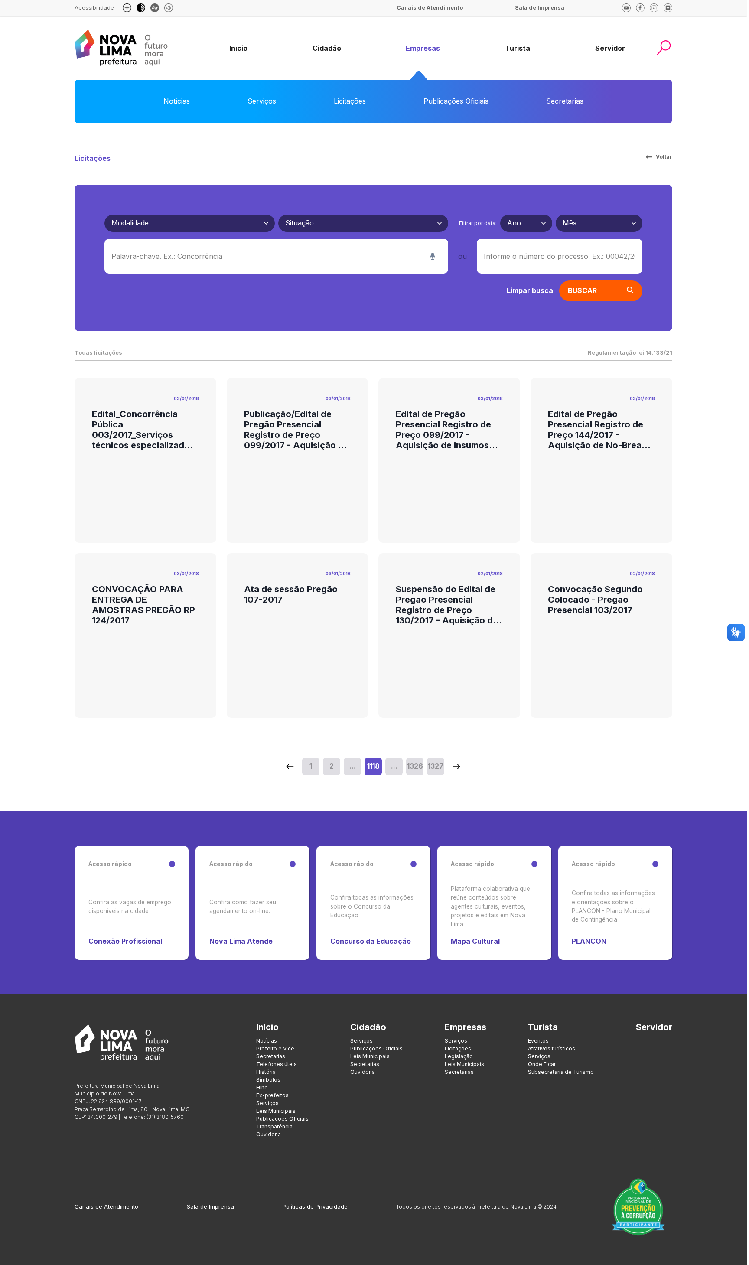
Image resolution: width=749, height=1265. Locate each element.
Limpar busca (530, 290)
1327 (435, 766)
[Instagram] (654, 7)
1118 (373, 766)
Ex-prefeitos (272, 1095)
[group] (238, 48)
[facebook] (640, 7)
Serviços (261, 101)
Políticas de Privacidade (315, 1206)
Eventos (538, 1040)
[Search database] (290, 766)
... (352, 766)
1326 (415, 766)
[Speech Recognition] (432, 256)
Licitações (350, 101)
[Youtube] (626, 7)
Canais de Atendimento (106, 1206)
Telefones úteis (276, 1064)
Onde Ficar (542, 1064)
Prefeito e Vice (275, 1048)
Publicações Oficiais (455, 101)
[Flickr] (668, 7)
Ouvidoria (268, 1134)
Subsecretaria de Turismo (561, 1072)
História (266, 1072)
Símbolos (268, 1079)
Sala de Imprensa (210, 1206)
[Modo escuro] (141, 7)
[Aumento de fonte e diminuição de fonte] (127, 7)
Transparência (274, 1126)
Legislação (459, 1056)
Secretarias (564, 101)
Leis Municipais (276, 1111)
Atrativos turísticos (551, 1048)
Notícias (176, 101)
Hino (262, 1087)
